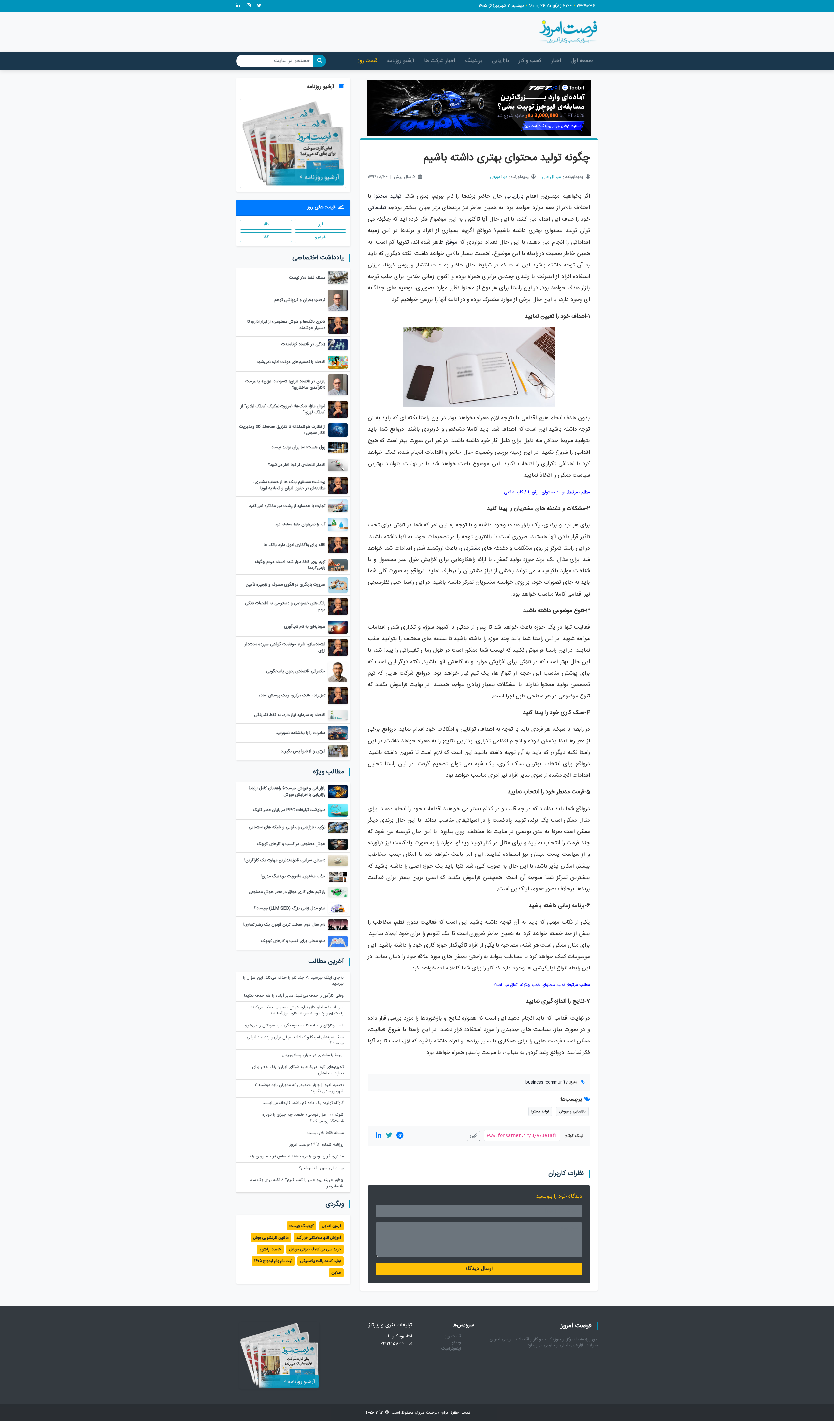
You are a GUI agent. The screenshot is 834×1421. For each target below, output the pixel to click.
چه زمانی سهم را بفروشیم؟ (321, 1168)
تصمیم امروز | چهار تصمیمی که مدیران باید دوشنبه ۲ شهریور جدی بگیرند (299, 1088)
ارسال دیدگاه (479, 1268)
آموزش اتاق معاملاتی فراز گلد (318, 1237)
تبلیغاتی (377, 208)
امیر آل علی (552, 177)
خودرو (320, 237)
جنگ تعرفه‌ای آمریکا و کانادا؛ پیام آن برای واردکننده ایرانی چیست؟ (295, 1040)
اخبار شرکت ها (439, 60)
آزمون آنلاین (331, 1226)
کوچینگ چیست (301, 1226)
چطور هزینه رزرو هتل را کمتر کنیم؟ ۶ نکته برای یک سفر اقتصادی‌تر (296, 1183)
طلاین (336, 1273)
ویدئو (456, 1342)
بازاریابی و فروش (572, 1111)
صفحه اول (582, 60)
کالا (266, 237)
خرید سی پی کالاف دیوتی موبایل (315, 1249)
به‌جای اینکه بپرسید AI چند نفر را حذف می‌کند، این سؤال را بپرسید (293, 980)
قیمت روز (367, 60)
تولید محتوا (387, 196)
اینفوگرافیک (451, 1348)
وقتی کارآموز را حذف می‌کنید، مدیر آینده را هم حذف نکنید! (294, 995)
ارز (320, 224)
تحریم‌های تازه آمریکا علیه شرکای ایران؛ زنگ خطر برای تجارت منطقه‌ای (298, 1070)
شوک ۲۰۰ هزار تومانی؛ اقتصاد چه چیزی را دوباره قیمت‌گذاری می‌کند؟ (303, 1118)
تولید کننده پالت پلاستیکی (320, 1261)
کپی (473, 1136)
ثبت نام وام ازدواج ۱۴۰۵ (273, 1261)
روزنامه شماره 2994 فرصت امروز (317, 1144)
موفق (451, 242)
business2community (546, 1082)
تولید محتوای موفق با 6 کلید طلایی (534, 492)
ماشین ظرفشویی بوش (271, 1237)
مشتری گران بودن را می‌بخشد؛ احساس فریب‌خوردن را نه (296, 1156)
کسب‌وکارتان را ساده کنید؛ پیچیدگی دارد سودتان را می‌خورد (294, 1025)
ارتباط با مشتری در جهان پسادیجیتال (313, 1055)
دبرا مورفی (498, 177)
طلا (266, 224)
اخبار (556, 60)
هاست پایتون (270, 1249)
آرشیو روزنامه (400, 60)
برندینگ (473, 60)
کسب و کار (530, 60)
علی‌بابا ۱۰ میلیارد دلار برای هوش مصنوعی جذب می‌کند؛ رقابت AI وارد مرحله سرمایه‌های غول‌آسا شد (297, 1010)
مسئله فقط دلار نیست (325, 1133)
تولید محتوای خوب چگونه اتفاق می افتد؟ (529, 985)
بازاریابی (500, 60)
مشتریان (471, 548)
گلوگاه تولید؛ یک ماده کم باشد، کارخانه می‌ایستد (303, 1103)
